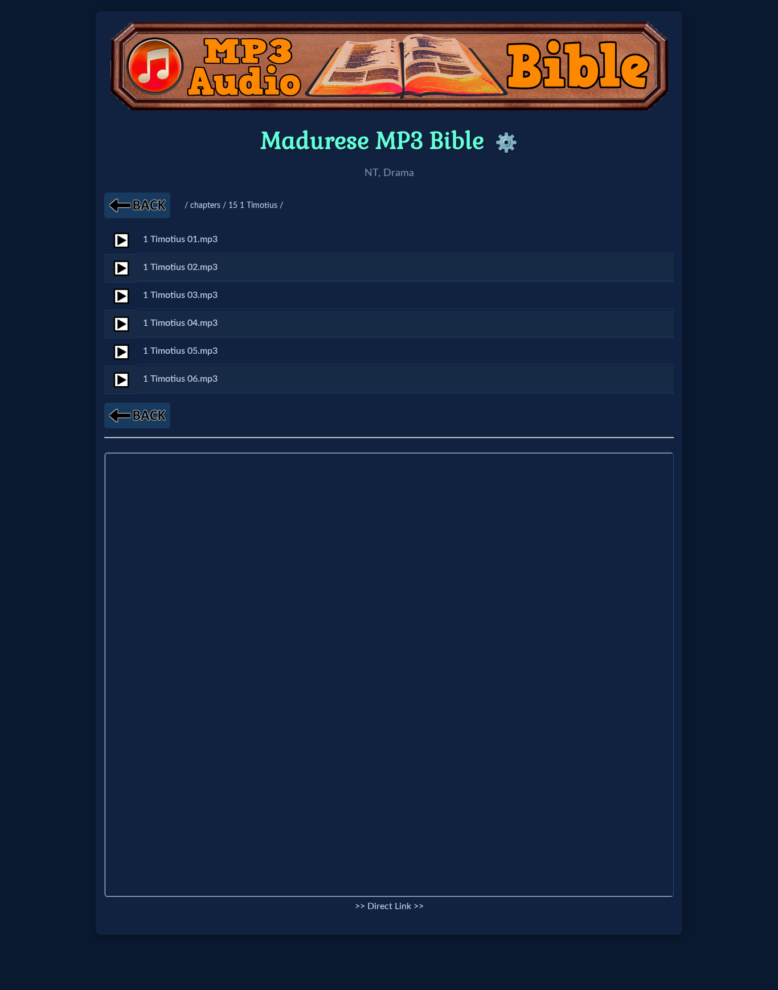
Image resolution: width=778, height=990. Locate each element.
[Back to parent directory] (137, 205)
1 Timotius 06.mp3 (180, 378)
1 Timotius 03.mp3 (180, 295)
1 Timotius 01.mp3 (180, 239)
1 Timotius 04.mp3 (180, 323)
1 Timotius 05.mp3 (180, 350)
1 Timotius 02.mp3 (180, 267)
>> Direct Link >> (389, 906)
